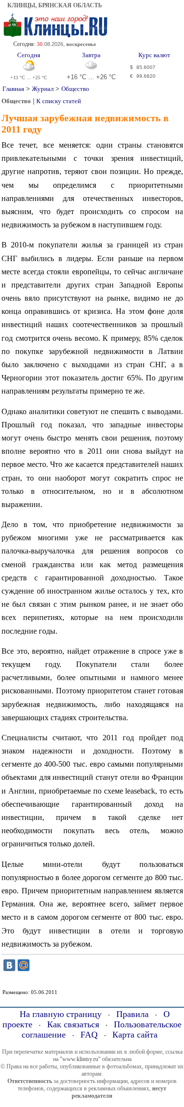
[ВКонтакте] (9, 965)
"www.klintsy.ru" (80, 1059)
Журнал (42, 89)
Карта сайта (135, 1035)
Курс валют (154, 55)
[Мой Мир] (23, 965)
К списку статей (58, 101)
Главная (13, 89)
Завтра (91, 55)
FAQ (89, 1035)
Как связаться (73, 1024)
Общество (75, 89)
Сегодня (28, 55)
